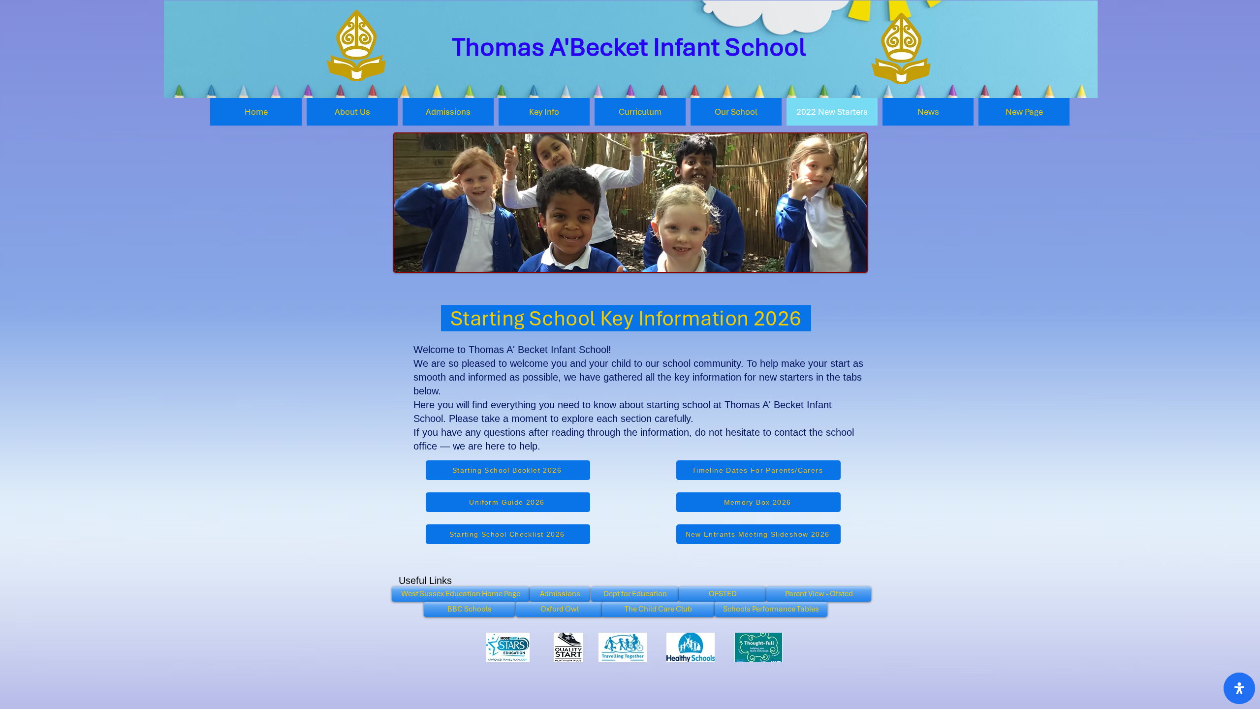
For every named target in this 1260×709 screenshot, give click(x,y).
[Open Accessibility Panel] (1239, 688)
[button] (352, 112)
